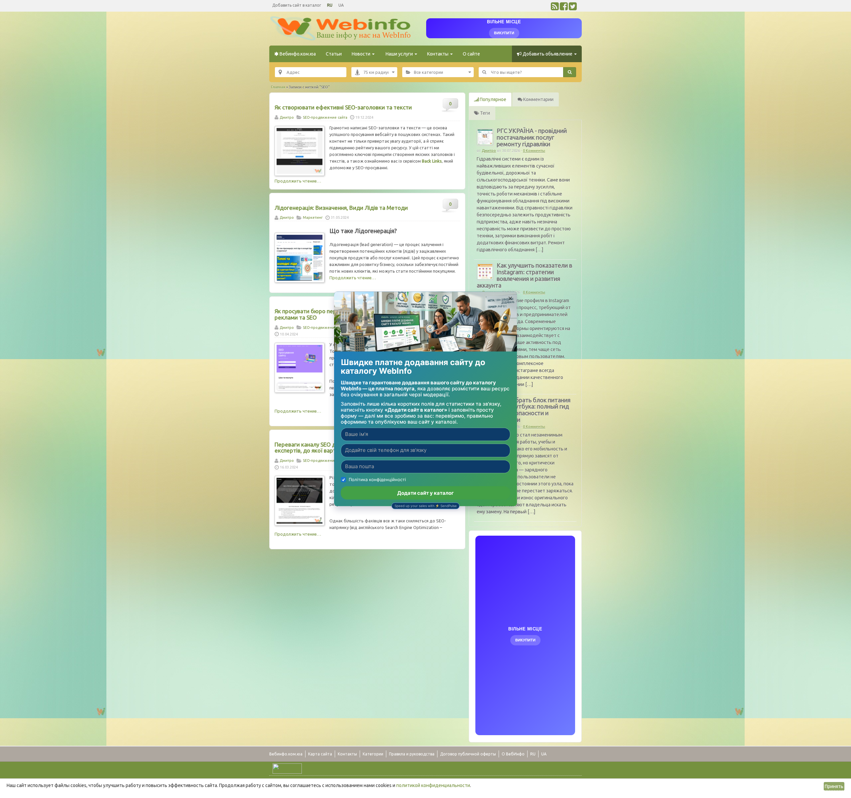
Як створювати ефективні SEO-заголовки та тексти (343, 107)
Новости (361, 54)
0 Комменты (534, 151)
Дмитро (287, 117)
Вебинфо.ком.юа (297, 54)
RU (329, 5)
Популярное (492, 99)
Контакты (438, 54)
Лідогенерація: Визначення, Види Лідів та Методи (341, 207)
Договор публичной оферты (468, 754)
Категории (373, 754)
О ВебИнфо (513, 754)
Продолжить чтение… (298, 181)
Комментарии (537, 99)
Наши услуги (399, 54)
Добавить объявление (547, 54)
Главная (278, 87)
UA (341, 5)
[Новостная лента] (555, 8)
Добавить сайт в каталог (296, 5)
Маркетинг (313, 217)
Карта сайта (320, 754)
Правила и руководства (411, 754)
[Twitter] (573, 8)
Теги (484, 113)
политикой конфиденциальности (433, 785)
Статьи (334, 54)
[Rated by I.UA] (287, 768)
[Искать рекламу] (569, 72)
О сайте (471, 54)
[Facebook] (564, 8)
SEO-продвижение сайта (325, 117)
